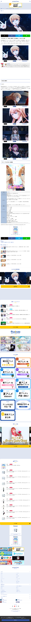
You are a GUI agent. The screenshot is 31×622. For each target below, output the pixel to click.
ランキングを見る (15, 327)
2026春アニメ (6, 242)
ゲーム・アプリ (18, 578)
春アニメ (2, 587)
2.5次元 (2, 581)
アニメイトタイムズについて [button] (4, 594)
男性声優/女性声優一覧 (3, 591)
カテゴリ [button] (2, 571)
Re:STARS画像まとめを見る (15, 286)
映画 (16, 577)
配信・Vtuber (17, 581)
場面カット (12, 242)
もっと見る (15, 446)
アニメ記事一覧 (2, 590)
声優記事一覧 (17, 590)
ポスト (5, 106)
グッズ (1, 577)
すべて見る (15, 523)
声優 (16, 574)
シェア (15, 106)
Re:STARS (2, 242)
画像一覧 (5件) (25, 106)
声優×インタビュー (18, 591)
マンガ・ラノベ (2, 578)
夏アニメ (17, 587)
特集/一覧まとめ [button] (2, 584)
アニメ (9, 242)
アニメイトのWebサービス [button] (4, 596)
